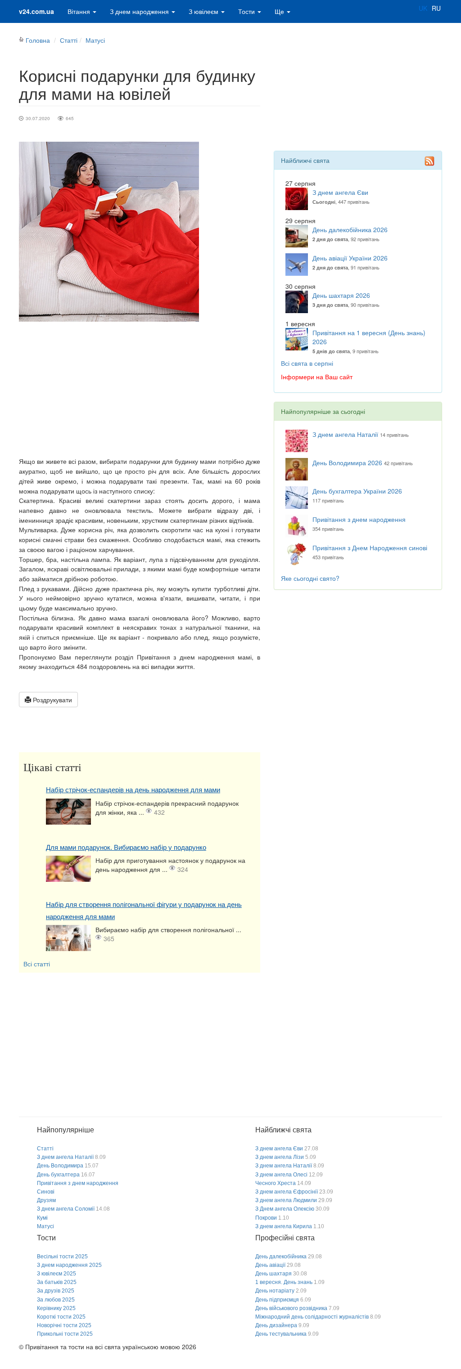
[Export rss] (429, 161)
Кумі (42, 1218)
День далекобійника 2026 (350, 229)
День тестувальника (281, 1334)
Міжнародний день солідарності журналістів (312, 1317)
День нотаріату (274, 1291)
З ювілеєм (204, 11)
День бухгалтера (58, 1175)
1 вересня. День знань (283, 1282)
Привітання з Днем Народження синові (369, 547)
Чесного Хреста (275, 1183)
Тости (247, 11)
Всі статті (36, 963)
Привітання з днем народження (359, 519)
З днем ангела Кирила (283, 1226)
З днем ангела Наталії (345, 434)
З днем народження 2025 (69, 1265)
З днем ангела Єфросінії (286, 1192)
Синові (45, 1192)
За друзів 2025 (55, 1291)
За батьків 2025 (57, 1282)
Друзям (46, 1200)
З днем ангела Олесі (281, 1175)
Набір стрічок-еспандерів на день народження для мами (133, 790)
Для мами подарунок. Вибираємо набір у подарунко (126, 847)
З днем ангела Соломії (66, 1209)
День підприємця (277, 1300)
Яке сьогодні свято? (310, 578)
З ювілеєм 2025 (56, 1273)
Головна (38, 40)
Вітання (80, 11)
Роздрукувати (51, 699)
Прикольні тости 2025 (65, 1334)
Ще (280, 11)
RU (436, 8)
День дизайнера (276, 1325)
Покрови (266, 1218)
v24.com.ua (36, 11)
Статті (68, 40)
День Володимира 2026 (347, 462)
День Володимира (60, 1166)
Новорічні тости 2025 (64, 1325)
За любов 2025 (56, 1300)
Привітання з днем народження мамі (194, 656)
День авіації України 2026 (350, 257)
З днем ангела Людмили (286, 1200)
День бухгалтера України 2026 (357, 490)
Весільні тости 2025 (62, 1256)
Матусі (95, 40)
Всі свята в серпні (307, 363)
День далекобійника (281, 1256)
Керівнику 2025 (56, 1308)
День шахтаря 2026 (341, 295)
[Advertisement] (139, 389)
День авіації (270, 1265)
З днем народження (140, 11)
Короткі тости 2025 (61, 1317)
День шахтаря (273, 1273)
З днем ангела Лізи (279, 1157)
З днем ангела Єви (340, 192)
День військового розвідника (291, 1308)
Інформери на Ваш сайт (317, 376)
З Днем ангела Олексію (284, 1209)
